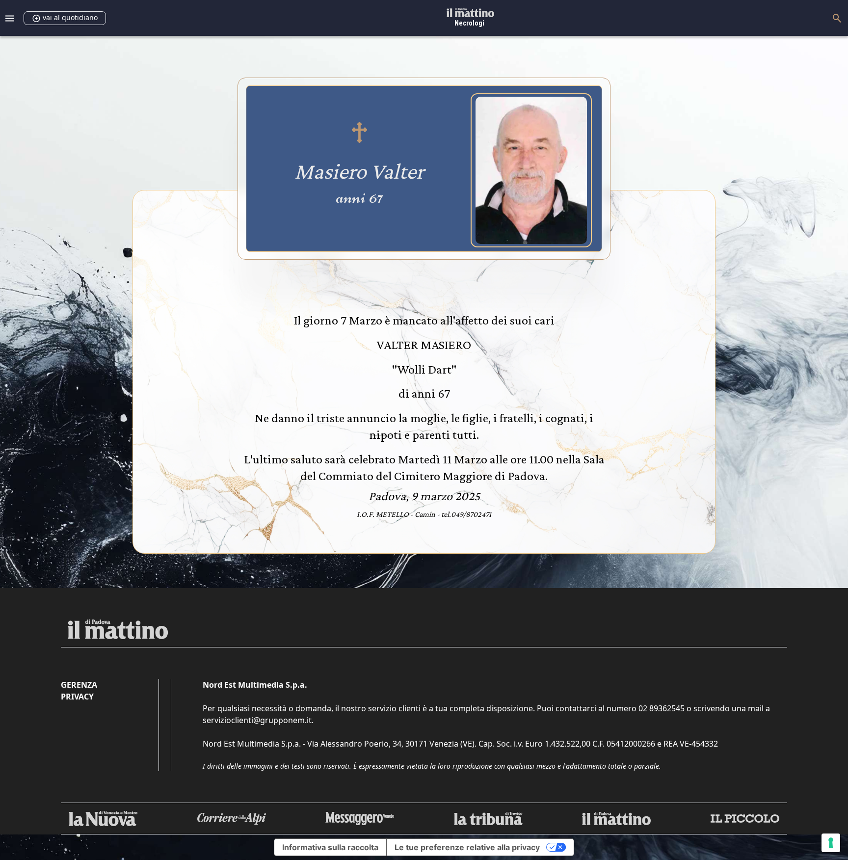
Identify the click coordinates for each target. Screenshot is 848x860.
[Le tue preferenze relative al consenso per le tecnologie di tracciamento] (831, 842)
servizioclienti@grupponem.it (257, 720)
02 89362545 (661, 708)
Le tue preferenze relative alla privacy (467, 847)
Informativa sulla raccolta (330, 847)
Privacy (77, 696)
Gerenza (79, 684)
